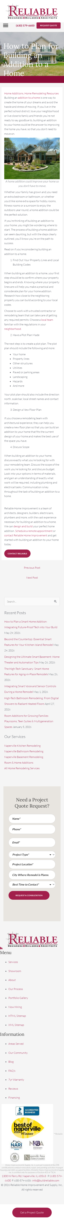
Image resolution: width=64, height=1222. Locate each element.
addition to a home (29, 97)
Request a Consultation (29, 895)
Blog (11, 1061)
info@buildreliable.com (45, 1180)
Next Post (32, 577)
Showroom (14, 971)
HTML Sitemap (17, 1016)
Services (13, 962)
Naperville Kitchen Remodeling (22, 745)
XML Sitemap (16, 1025)
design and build (23, 526)
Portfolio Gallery (18, 998)
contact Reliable (17, 553)
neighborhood (12, 329)
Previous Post (32, 567)
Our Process (15, 989)
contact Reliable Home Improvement (25, 535)
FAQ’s (11, 1070)
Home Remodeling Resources (41, 93)
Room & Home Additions (18, 762)
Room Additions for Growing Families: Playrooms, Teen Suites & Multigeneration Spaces (28, 721)
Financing (14, 1097)
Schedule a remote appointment (34, 531)
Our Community (18, 1052)
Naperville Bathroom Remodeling (23, 751)
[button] (49, 25)
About (12, 980)
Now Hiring (15, 1007)
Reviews (13, 1088)
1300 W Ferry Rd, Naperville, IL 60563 (24, 1176)
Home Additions (13, 93)
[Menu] (6, 25)
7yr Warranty (16, 1079)
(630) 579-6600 (25, 25)
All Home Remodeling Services (22, 768)
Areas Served (16, 1043)
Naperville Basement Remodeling (23, 757)
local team (47, 319)
